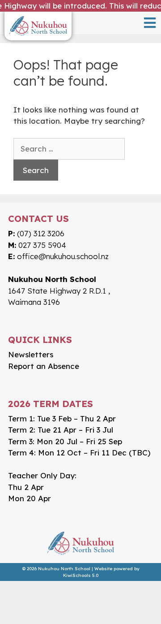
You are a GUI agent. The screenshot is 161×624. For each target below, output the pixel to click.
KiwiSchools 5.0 (80, 575)
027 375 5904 (42, 245)
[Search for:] (69, 149)
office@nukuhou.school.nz (63, 256)
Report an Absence (43, 366)
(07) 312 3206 (40, 233)
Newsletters (30, 354)
